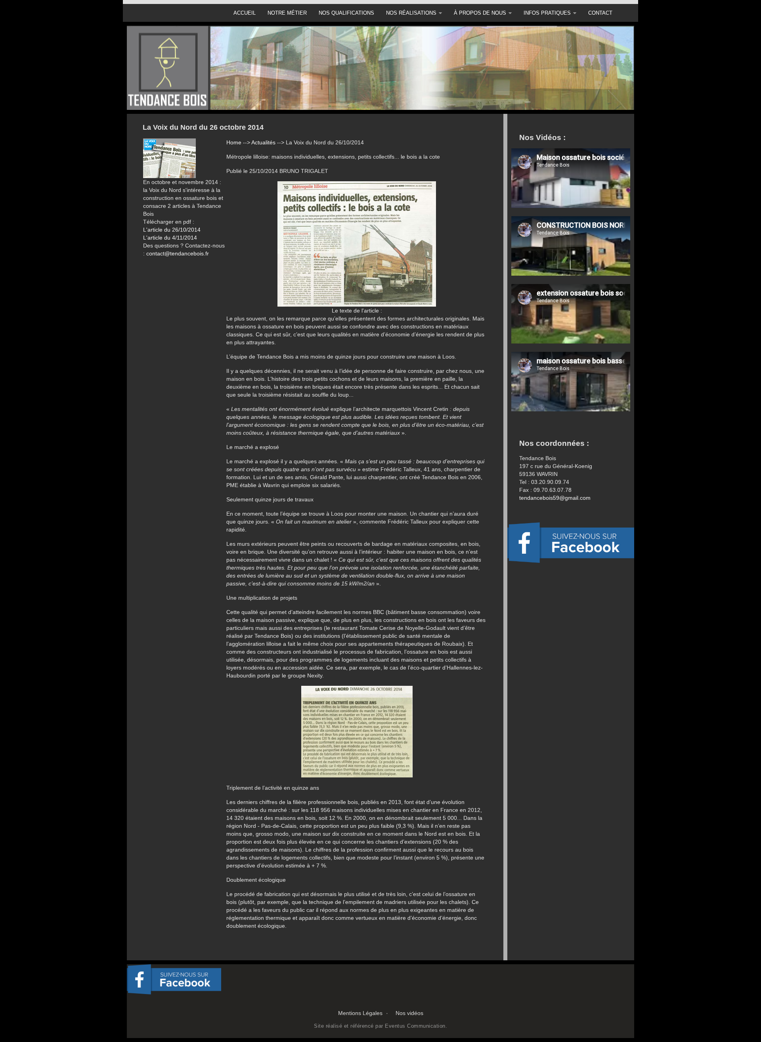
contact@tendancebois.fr (177, 253)
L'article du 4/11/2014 (170, 237)
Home (233, 142)
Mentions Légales (360, 1013)
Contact (600, 13)
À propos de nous (480, 13)
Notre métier (287, 13)
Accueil (244, 13)
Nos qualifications (346, 13)
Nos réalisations (411, 13)
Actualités (263, 142)
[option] (380, 68)
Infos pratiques (547, 13)
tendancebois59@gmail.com (555, 498)
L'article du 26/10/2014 (172, 229)
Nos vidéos (409, 1013)
